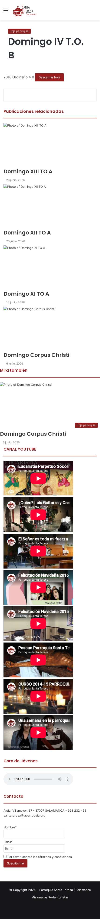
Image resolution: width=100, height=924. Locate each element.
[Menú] (5, 12)
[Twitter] (1, 921)
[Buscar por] (94, 12)
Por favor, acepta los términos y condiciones (39, 857)
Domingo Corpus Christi (33, 434)
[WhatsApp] (2, 921)
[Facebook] (0, 921)
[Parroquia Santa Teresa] (25, 10)
